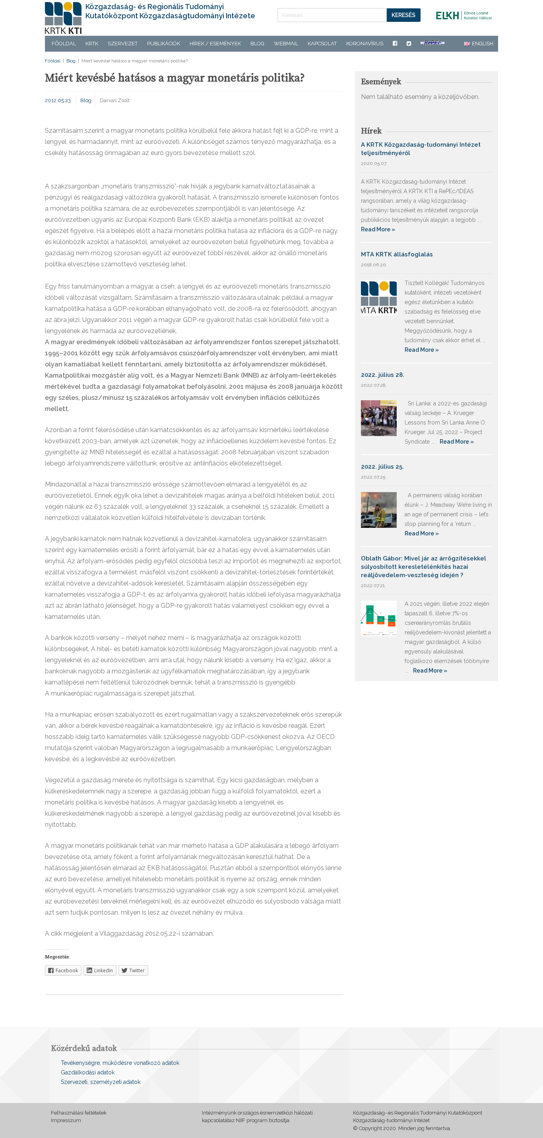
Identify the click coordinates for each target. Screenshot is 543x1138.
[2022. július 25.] (379, 509)
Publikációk (163, 44)
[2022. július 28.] (379, 417)
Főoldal (64, 44)
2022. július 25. (382, 466)
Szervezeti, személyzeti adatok (100, 1082)
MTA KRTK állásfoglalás (397, 254)
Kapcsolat (322, 44)
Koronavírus (364, 44)
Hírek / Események (215, 44)
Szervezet (123, 44)
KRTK (91, 44)
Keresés (403, 15)
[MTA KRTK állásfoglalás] (379, 297)
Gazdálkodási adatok (87, 1072)
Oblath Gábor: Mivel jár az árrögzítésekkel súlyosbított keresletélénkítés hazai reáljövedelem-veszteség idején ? (423, 567)
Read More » (378, 229)
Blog (257, 44)
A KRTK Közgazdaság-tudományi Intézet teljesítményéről (421, 149)
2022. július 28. (382, 374)
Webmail (286, 44)
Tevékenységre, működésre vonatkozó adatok (120, 1063)
